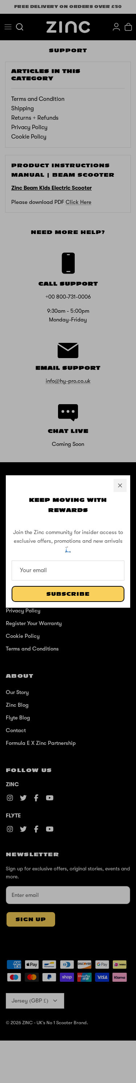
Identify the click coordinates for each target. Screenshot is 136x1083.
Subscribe (68, 594)
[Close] (120, 485)
